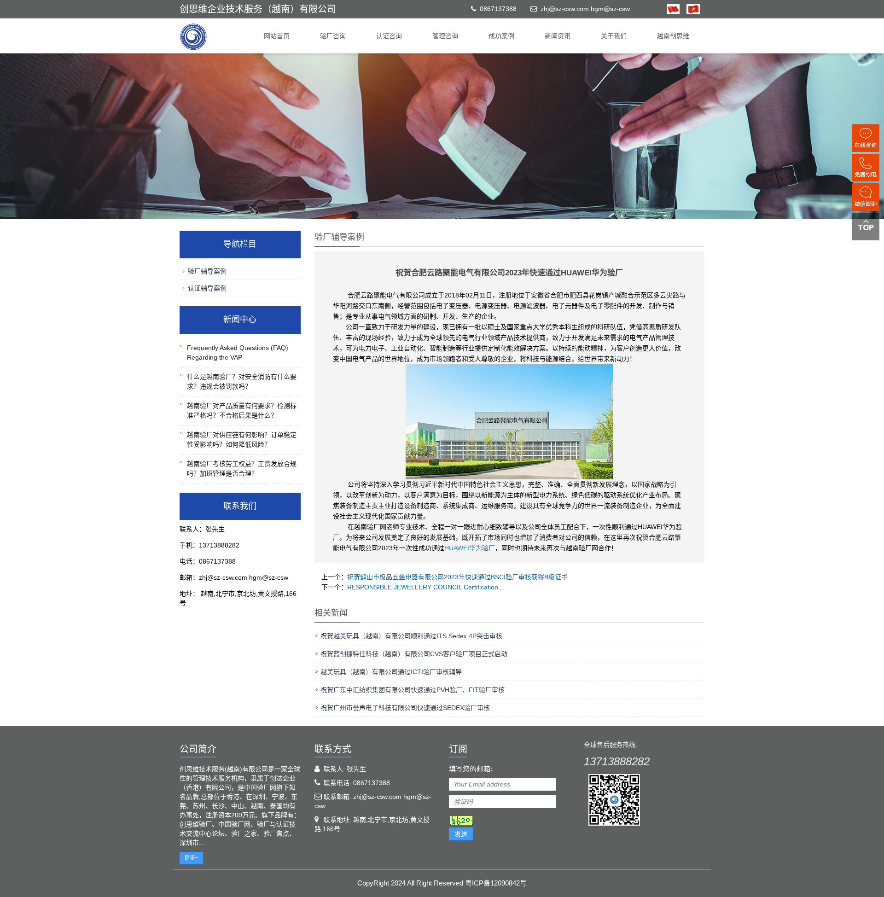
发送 (460, 834)
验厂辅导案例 (207, 271)
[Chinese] (673, 8)
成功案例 (501, 36)
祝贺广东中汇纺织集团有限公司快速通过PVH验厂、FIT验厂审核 (412, 689)
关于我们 (614, 36)
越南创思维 (673, 36)
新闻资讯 (557, 36)
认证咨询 (389, 36)
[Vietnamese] (690, 8)
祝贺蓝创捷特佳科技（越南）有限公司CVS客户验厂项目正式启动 (413, 654)
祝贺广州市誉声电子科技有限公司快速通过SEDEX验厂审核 (405, 707)
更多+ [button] (191, 858)
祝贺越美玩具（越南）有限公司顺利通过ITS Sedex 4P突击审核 (411, 636)
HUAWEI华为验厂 (469, 548)
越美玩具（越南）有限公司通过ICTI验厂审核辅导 (391, 672)
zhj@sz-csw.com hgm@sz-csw (585, 8)
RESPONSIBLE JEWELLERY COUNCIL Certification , (424, 587)
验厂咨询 (333, 36)
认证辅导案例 (207, 288)
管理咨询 (445, 36)
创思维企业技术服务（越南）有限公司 (258, 9)
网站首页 (277, 36)
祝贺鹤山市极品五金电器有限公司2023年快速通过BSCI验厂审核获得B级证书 (457, 577)
